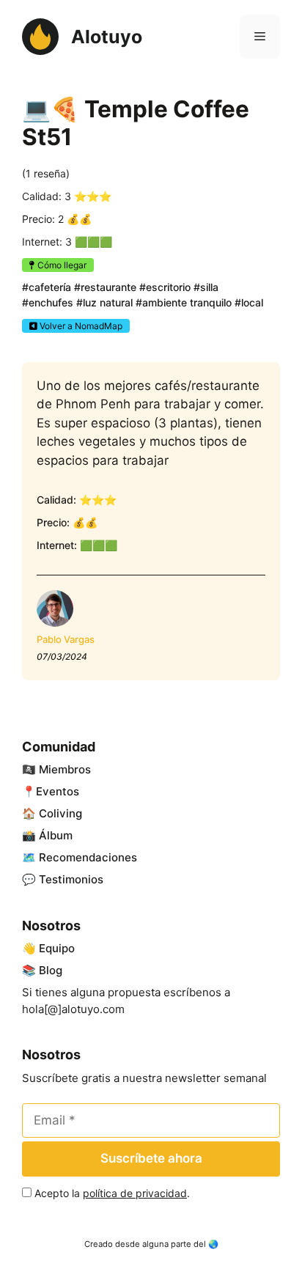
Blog (50, 970)
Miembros (65, 769)
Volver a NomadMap (79, 325)
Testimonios (71, 879)
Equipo (57, 948)
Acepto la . (112, 1193)
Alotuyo (106, 37)
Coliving (60, 813)
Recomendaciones (88, 857)
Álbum (56, 835)
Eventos (57, 791)
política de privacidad (135, 1193)
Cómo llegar (60, 265)
